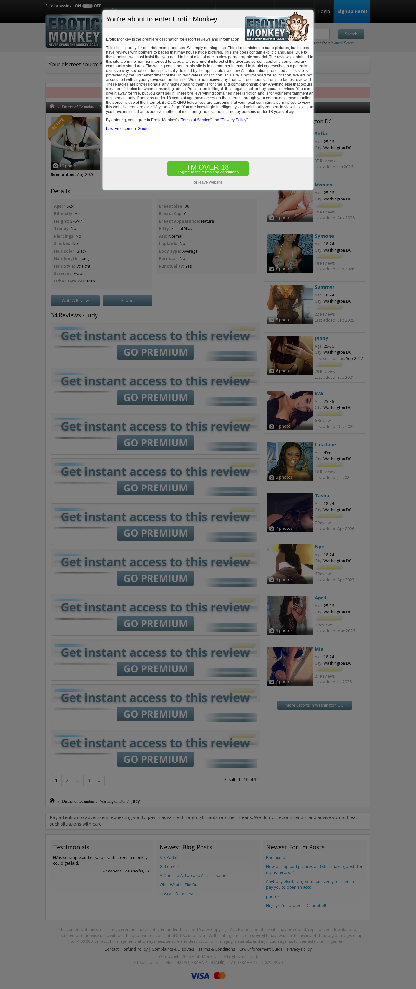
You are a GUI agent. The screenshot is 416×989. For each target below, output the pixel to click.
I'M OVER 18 (208, 168)
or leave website (208, 182)
